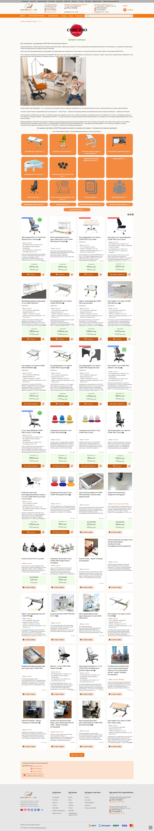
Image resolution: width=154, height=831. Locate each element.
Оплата (87, 797)
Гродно (71, 802)
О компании (24, 1)
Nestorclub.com (42, 827)
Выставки (88, 1)
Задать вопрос (56, 813)
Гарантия (67, 1)
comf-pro (29, 243)
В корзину (32, 274)
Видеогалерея (97, 1)
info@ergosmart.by (51, 12)
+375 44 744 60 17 (101, 8)
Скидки (64, 16)
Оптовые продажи (51, 4)
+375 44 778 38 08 (71, 8)
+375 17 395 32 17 (51, 8)
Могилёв (71, 810)
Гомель (71, 808)
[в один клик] (43, 274)
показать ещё (78, 755)
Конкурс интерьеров (58, 810)
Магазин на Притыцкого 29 (105, 5)
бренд (34, 21)
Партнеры (59, 1)
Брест (70, 800)
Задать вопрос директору (111, 1)
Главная (22, 21)
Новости (74, 1)
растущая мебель (124, 504)
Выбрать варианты (118, 274)
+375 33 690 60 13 (101, 10)
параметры (29, 21)
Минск (70, 797)
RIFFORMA (121, 679)
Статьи (81, 1)
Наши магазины (42, 1)
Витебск (71, 805)
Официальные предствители (73, 814)
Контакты (33, 1)
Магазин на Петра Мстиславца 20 (75, 5)
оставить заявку (87, 532)
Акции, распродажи (90, 808)
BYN (126, 6)
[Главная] (28, 10)
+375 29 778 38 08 (51, 10)
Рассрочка (79, 16)
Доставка (51, 1)
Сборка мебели (89, 802)
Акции (71, 16)
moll (62, 732)
